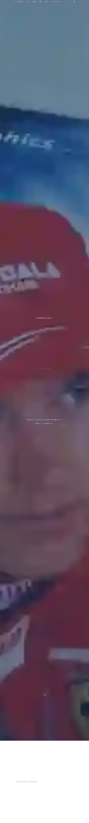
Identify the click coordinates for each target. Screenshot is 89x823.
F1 (49, 419)
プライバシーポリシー (56, 1)
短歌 (46, 1)
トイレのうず (18, 1)
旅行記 (34, 1)
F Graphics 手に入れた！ (44, 318)
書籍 (55, 419)
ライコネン (60, 419)
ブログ (27, 1)
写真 (41, 1)
